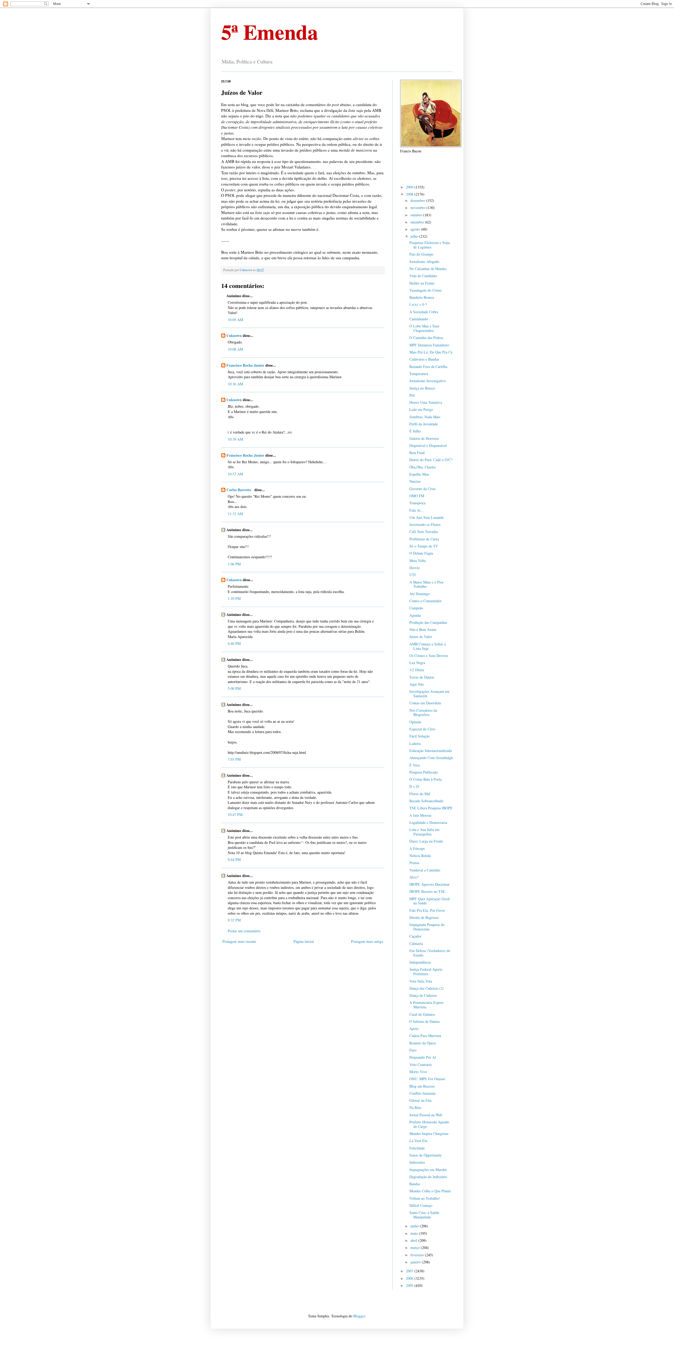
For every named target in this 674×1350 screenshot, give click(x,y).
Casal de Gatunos (422, 1014)
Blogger (359, 1315)
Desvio (414, 567)
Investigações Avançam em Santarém (429, 693)
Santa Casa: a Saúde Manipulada (424, 1214)
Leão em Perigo (421, 409)
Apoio (414, 1028)
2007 (410, 1270)
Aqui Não (416, 684)
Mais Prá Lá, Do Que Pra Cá (430, 352)
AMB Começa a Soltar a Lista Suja (427, 646)
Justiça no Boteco (422, 388)
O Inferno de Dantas (424, 1021)
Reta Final (417, 452)
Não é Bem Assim (422, 629)
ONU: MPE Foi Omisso (427, 1078)
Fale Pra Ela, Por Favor (427, 910)
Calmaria (416, 943)
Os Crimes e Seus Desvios (428, 655)
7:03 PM (234, 759)
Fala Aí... (416, 510)
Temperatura (418, 373)
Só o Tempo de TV (423, 546)
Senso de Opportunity (425, 1155)
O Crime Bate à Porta (425, 779)
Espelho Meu (419, 474)
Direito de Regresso (424, 917)
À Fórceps (417, 848)
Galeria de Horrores (424, 438)
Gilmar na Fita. (420, 1100)
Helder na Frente (421, 283)
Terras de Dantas (421, 677)
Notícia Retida (420, 855)
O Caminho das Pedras (426, 337)
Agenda (415, 615)
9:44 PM (234, 859)
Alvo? (413, 877)
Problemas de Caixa (424, 538)
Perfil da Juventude (423, 423)
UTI (412, 574)
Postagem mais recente (239, 941)
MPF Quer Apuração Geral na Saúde (429, 901)
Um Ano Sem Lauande (426, 517)
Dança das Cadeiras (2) (426, 988)
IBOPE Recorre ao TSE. (427, 891)
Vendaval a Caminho (424, 870)
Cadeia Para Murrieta (425, 1035)
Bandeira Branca (421, 297)
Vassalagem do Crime (425, 290)
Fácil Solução (419, 736)
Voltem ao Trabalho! (424, 1198)
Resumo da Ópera (422, 1042)
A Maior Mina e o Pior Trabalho (426, 584)
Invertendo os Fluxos (424, 524)
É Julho (415, 431)
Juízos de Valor (420, 636)
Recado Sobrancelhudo (426, 800)
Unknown (234, 335)
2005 (410, 1285)
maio (414, 1233)
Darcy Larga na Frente (426, 841)
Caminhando (418, 318)
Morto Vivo (418, 1071)
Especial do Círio (422, 728)
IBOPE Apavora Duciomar (429, 884)
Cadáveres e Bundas (424, 359)
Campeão (416, 607)
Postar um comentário (244, 930)
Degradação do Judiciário (428, 1176)
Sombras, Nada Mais (424, 416)
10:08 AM (235, 349)
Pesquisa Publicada (423, 772)
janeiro (416, 1261)
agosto (415, 229)
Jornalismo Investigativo (427, 380)
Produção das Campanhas (428, 622)
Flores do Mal (419, 793)
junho (415, 1225)
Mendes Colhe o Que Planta (430, 1190)
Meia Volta (417, 560)
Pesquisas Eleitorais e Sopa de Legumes (429, 245)
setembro (417, 222)
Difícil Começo (420, 1205)
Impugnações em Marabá (428, 1169)
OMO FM (416, 495)
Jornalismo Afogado (424, 261)
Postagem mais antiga (367, 941)
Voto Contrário (420, 1064)
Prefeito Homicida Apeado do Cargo (429, 1124)
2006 (410, 1278)
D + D (414, 786)
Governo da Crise (422, 488)
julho (414, 236)
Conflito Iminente (422, 1093)
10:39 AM (235, 439)
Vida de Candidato (423, 275)
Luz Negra (417, 662)
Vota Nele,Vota (420, 981)
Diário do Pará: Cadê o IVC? (430, 459)
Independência (420, 962)
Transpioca (417, 502)
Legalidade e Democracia (428, 822)
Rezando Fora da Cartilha (428, 366)
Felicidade (417, 1147)
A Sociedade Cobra (423, 311)
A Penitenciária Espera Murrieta (426, 1004)
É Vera (414, 765)
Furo (413, 1050)
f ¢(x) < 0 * (418, 304)
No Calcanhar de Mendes (428, 268)
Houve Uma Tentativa (425, 402)
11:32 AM (235, 513)
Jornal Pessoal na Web (425, 1114)
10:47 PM (235, 814)
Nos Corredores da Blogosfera (423, 712)
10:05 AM (235, 319)
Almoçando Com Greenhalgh (431, 757)
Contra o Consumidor (425, 600)
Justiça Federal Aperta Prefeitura (425, 971)
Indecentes (417, 1162)
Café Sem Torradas (423, 531)
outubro (416, 214)
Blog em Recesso (422, 1086)
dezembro (418, 200)
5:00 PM (234, 688)
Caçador (415, 936)
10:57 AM (235, 473)
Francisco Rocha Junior (245, 365)
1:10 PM (234, 598)
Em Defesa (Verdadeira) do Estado (429, 953)
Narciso (415, 481)
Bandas (414, 1183)
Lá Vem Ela (418, 1140)
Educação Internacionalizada (430, 750)
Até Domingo (419, 593)
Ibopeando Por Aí (422, 1057)
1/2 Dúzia (416, 669)
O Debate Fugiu (421, 553)
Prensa (414, 862)
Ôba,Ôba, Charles (422, 467)
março (415, 1247)
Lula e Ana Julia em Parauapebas (424, 831)
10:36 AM (235, 383)
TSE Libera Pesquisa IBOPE (431, 807)
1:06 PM (234, 563)
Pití (412, 395)
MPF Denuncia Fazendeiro (429, 344)
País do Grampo (421, 254)
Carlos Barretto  (239, 489)
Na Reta (415, 1107)
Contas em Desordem (425, 702)
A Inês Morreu (420, 815)
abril (414, 1240)
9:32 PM (234, 920)
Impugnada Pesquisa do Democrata (426, 926)
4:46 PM (234, 643)
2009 (410, 187)
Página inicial (304, 941)
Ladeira (415, 743)
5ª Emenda (269, 31)
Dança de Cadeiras (423, 995)
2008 (410, 194)
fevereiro (417, 1254)
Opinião (415, 721)
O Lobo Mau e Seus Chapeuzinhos (424, 328)
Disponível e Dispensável (428, 445)
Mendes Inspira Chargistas (428, 1133)
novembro (418, 207)
